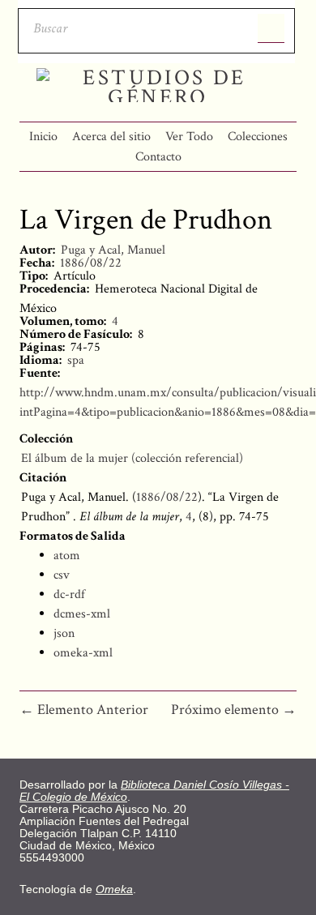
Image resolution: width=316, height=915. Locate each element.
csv (61, 575)
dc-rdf (69, 594)
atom (66, 555)
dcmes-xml (81, 613)
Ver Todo (189, 136)
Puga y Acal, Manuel (113, 250)
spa (75, 360)
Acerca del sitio (111, 136)
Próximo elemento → (234, 709)
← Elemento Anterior (83, 709)
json (64, 633)
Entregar (271, 28)
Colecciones (258, 136)
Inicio (43, 136)
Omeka (114, 889)
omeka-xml (83, 652)
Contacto (158, 156)
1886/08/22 (91, 263)
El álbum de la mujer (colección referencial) (132, 458)
